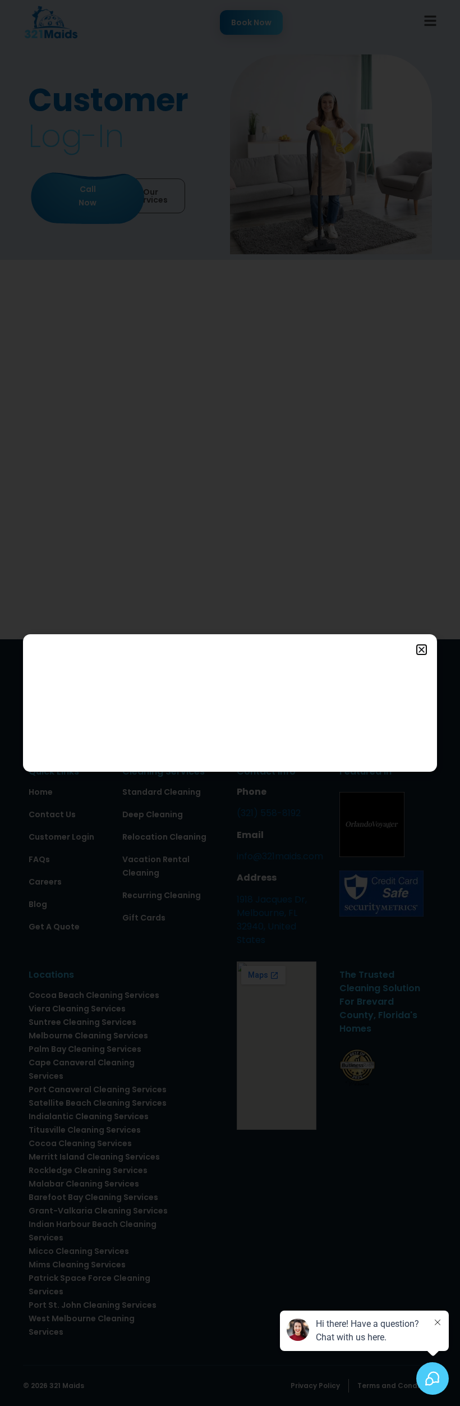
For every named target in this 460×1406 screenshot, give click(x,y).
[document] (230, 703)
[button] (421, 649)
